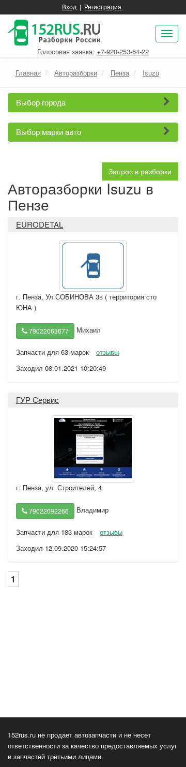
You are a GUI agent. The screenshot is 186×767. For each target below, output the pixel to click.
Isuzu (151, 73)
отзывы (107, 352)
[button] (93, 103)
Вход (69, 6)
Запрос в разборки (140, 171)
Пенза (120, 73)
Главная (28, 73)
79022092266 (48, 510)
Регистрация (102, 6)
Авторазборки (75, 73)
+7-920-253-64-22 (123, 51)
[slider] (41, 343)
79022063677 (48, 330)
